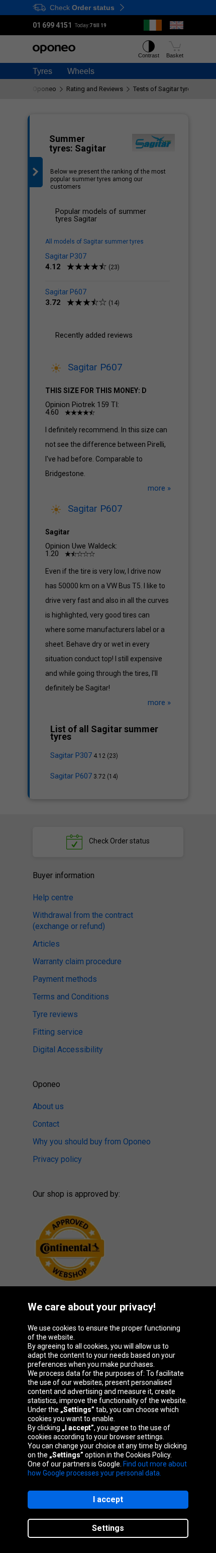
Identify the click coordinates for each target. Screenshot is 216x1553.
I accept (108, 1499)
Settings (108, 1528)
